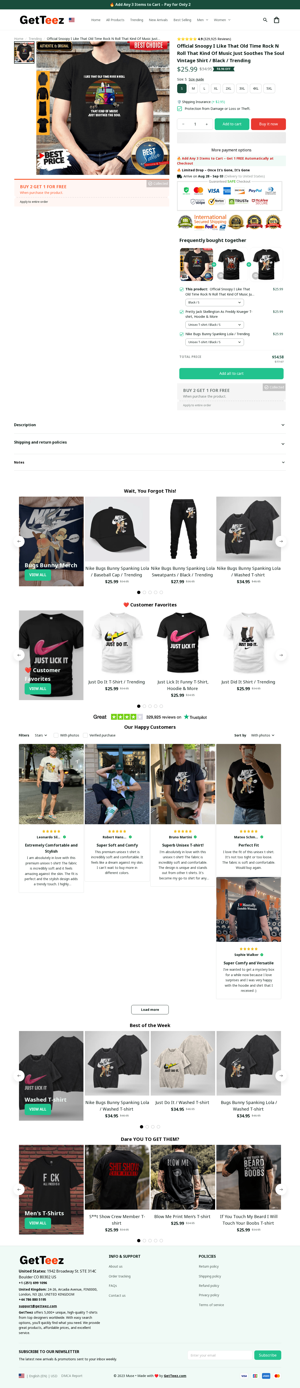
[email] (38, 1306)
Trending (35, 38)
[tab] (138, 592)
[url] (175, 1375)
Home (18, 38)
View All (37, 574)
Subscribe (268, 1355)
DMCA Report (71, 1375)
